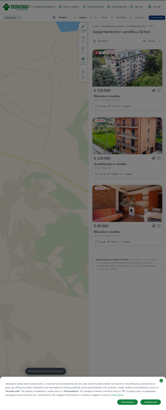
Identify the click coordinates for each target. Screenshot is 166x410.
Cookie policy (116, 395)
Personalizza (127, 402)
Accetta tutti (150, 402)
